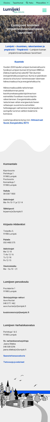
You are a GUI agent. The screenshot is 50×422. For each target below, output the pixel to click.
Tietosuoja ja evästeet (13, 362)
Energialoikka (16, 123)
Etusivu (7, 3)
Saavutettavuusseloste (14, 356)
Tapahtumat (18, 3)
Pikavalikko (41, 3)
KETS (26, 123)
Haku (31, 3)
